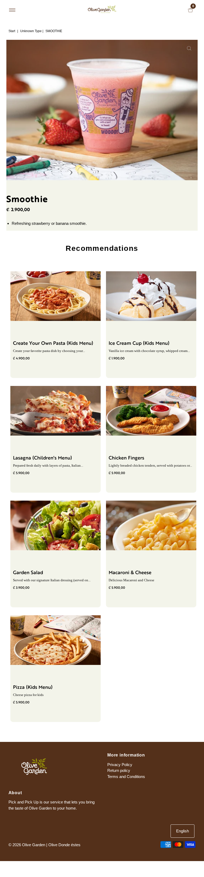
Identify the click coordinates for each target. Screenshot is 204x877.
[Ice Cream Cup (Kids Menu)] (151, 296)
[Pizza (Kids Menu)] (55, 640)
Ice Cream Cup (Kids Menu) (139, 343)
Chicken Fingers (126, 458)
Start (11, 31)
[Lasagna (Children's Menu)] (55, 411)
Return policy (118, 770)
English (182, 831)
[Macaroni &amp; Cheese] (151, 525)
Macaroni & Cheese (130, 573)
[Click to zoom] (189, 48)
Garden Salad (28, 573)
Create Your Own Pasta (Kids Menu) (53, 343)
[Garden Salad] (55, 525)
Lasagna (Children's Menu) (42, 458)
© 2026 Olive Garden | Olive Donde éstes (44, 844)
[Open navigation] (12, 10)
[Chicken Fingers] (151, 411)
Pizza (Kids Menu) (33, 687)
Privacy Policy (119, 764)
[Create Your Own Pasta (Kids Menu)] (55, 296)
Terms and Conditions (126, 776)
